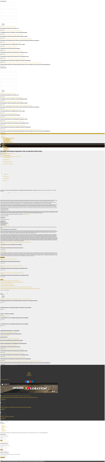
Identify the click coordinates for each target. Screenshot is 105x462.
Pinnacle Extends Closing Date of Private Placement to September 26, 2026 (13, 52)
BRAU (2, 154)
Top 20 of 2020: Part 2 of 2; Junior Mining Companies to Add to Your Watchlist (14, 323)
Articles (3, 165)
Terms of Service (29, 375)
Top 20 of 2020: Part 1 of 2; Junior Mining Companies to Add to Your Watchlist (14, 317)
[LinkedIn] (32, 382)
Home (3, 135)
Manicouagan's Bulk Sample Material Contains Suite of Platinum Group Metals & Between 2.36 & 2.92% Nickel (19, 288)
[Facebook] (26, 382)
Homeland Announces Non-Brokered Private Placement (10, 48)
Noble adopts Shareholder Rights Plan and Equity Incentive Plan (11, 282)
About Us (29, 372)
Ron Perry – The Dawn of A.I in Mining (7, 313)
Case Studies (6, 174)
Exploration (13, 242)
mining (22, 242)
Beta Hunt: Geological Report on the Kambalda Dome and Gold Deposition (13, 343)
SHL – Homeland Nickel (7, 139)
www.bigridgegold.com (26, 214)
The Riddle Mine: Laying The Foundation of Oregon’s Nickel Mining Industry (13, 32)
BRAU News (4, 154)
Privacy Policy (29, 374)
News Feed (3, 136)
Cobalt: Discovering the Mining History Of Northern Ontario (10, 333)
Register (3, 185)
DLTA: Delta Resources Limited (8, 163)
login (3, 290)
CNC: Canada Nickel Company (8, 142)
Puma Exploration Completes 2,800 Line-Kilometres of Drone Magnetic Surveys (14, 56)
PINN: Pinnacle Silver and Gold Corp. (9, 138)
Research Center (4, 172)
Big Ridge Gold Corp (5, 242)
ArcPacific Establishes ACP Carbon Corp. (7, 285)
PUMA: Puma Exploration (7, 140)
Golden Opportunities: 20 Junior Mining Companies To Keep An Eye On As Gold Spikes (15, 307)
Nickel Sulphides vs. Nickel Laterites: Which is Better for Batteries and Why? (13, 36)
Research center (4, 430)
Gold (15, 242)
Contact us (3, 431)
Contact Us (29, 373)
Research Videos (6, 178)
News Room (8, 154)
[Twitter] (28, 382)
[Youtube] (30, 382)
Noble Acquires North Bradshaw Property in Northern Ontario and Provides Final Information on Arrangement (19, 40)
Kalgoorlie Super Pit (3, 337)
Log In (8, 451)
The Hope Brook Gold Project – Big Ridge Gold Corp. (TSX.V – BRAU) (12, 44)
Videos (3, 428)
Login (3, 183)
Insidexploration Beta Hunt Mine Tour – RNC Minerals (9, 330)
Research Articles (6, 148)
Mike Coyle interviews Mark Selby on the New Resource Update (11, 340)
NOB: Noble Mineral (6, 141)
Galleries (3, 170)
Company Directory (5, 137)
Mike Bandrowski (18, 242)
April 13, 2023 (2, 418)
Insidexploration (3, 153)
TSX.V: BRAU (29, 242)
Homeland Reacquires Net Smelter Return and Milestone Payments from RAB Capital (15, 60)
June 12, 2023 (2, 399)
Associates (5, 150)
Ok (44, 461)
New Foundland (25, 242)
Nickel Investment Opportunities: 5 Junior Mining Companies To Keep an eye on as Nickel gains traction (18, 300)
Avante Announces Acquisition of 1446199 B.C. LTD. (9, 28)
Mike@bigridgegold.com (5, 225)
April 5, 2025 (2, 409)
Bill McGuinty (10, 242)
